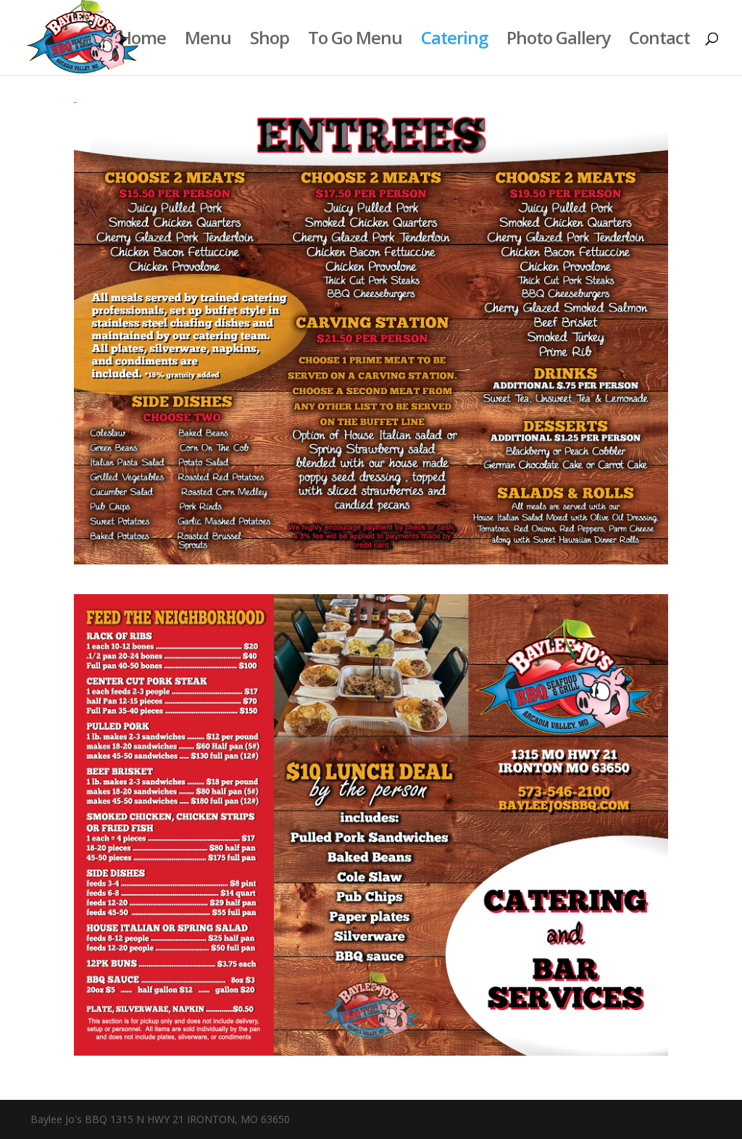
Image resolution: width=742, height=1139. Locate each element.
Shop (269, 41)
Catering (454, 41)
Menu (208, 41)
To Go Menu (355, 41)
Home (142, 41)
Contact (659, 41)
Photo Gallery (558, 41)
